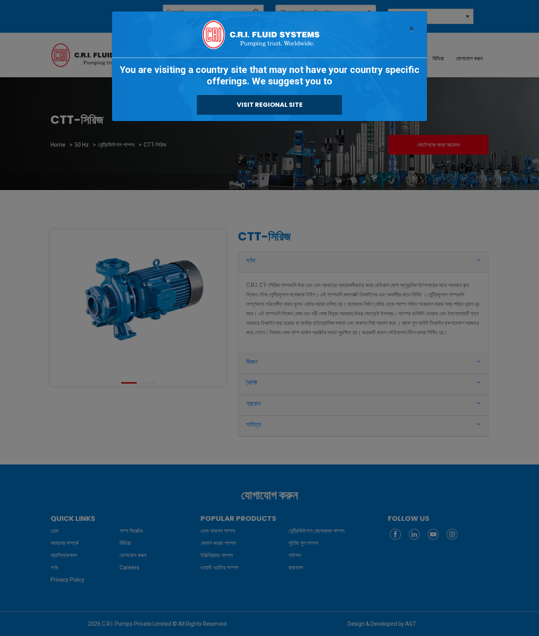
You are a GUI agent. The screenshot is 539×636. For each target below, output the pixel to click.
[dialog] (269, 318)
